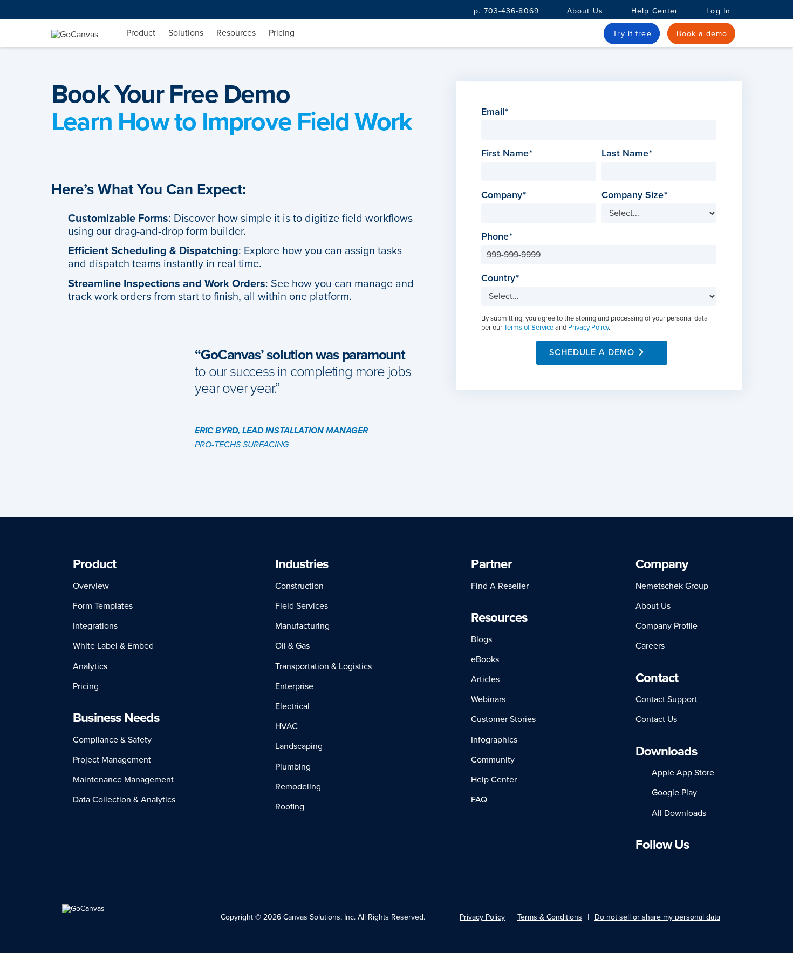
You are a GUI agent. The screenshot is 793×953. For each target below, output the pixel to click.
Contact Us (656, 719)
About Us (585, 11)
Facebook (654, 866)
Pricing (282, 33)
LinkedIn (640, 866)
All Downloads (679, 813)
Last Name (628, 153)
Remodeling (298, 786)
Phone (498, 236)
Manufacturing (302, 626)
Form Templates (103, 606)
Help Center (654, 11)
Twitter (687, 866)
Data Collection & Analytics (124, 799)
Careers (650, 646)
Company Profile (666, 626)
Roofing (289, 806)
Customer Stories (503, 719)
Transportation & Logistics (323, 666)
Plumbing (293, 766)
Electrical (292, 706)
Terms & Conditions (549, 917)
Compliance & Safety (112, 739)
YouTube (707, 866)
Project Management (112, 759)
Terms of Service (528, 327)
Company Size (635, 195)
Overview (91, 586)
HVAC (286, 726)
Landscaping (299, 746)
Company (505, 195)
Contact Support (666, 699)
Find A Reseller (500, 586)
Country (501, 278)
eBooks (485, 659)
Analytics (90, 666)
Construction (299, 586)
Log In (718, 11)
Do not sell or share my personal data (657, 917)
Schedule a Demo (591, 352)
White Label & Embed (113, 646)
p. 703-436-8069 (506, 11)
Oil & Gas (292, 646)
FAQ (479, 799)
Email (496, 112)
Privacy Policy (588, 327)
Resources (236, 33)
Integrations (95, 626)
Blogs (481, 639)
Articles (485, 679)
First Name (508, 153)
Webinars (488, 699)
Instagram (669, 866)
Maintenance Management (123, 779)
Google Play (674, 792)
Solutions (185, 33)
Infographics (494, 739)
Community (493, 759)
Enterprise (294, 686)
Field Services (301, 606)
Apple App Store (683, 772)
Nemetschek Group (671, 586)
